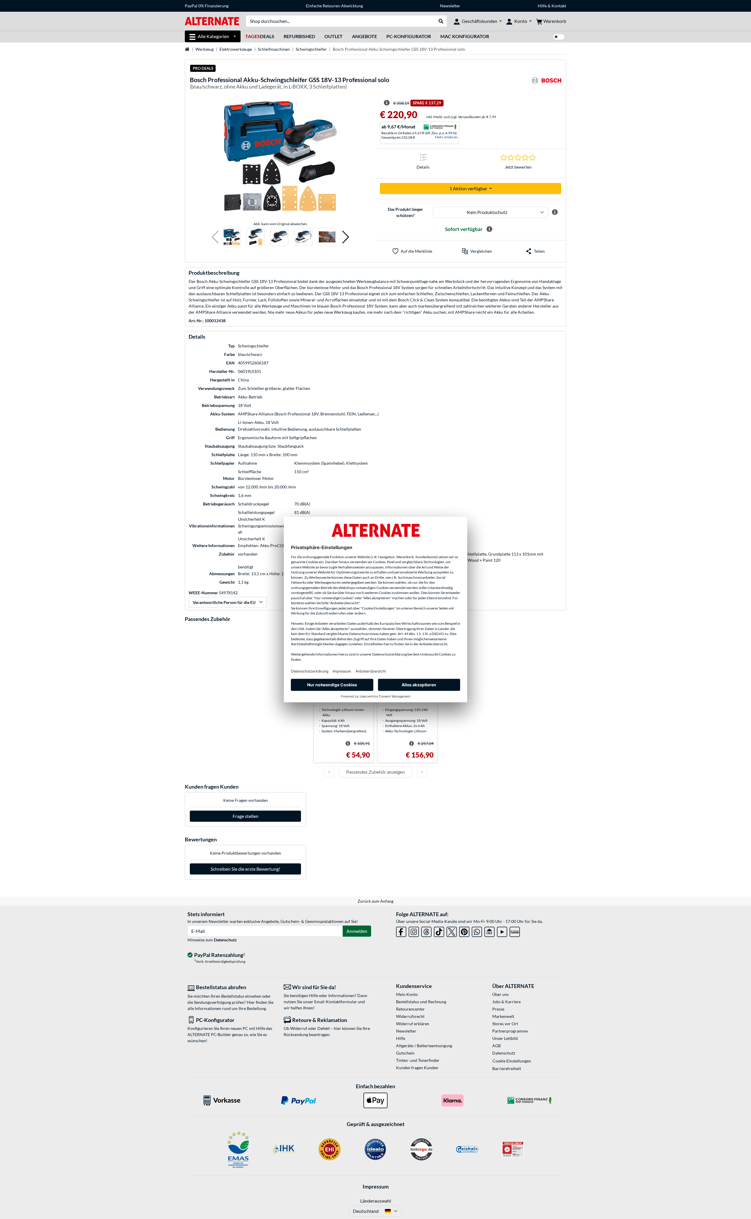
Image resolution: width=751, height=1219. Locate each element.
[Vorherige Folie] (329, 771)
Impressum (376, 1186)
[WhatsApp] (477, 930)
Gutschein (405, 1052)
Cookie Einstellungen (512, 1060)
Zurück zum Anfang (375, 901)
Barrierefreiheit (506, 1068)
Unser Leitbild (505, 1038)
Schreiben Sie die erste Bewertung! (245, 869)
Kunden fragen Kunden (417, 1067)
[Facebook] (401, 930)
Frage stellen (245, 816)
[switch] (558, 37)
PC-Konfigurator (408, 36)
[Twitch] (515, 930)
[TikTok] (439, 930)
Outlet (333, 36)
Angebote (364, 36)
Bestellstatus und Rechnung (421, 1001)
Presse (498, 1008)
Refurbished (299, 36)
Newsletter (450, 5)
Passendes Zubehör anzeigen (375, 772)
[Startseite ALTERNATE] (212, 21)
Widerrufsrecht (410, 1016)
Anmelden (356, 931)
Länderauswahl (375, 1200)
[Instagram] (414, 930)
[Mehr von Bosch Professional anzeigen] (546, 84)
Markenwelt (503, 1016)
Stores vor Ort (505, 1023)
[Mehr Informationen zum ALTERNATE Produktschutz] (554, 212)
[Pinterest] (464, 930)
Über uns (500, 994)
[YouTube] (502, 930)
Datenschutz (225, 939)
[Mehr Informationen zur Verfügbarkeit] (489, 229)
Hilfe (542, 5)
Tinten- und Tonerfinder (417, 1060)
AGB (496, 1045)
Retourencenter (410, 1008)
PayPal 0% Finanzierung (207, 5)
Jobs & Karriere (506, 1001)
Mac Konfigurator (464, 36)
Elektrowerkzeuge (235, 49)
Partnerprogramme (510, 1030)
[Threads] (426, 930)
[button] (215, 237)
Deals (259, 36)
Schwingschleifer (311, 49)
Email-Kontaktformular (335, 1001)
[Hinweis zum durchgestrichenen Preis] (386, 103)
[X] (451, 930)
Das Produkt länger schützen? (405, 212)
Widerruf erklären (412, 1023)
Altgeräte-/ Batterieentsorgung (424, 1045)
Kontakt (559, 5)
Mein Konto (407, 994)
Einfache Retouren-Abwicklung (334, 5)
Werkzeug (204, 49)
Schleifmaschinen (274, 49)
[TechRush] (489, 930)
